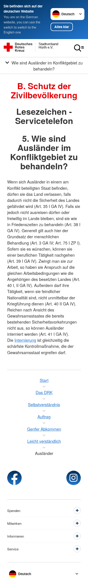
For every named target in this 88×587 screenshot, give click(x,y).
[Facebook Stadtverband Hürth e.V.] (14, 478)
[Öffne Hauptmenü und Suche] (79, 48)
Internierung (25, 340)
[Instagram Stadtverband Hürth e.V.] (73, 478)
